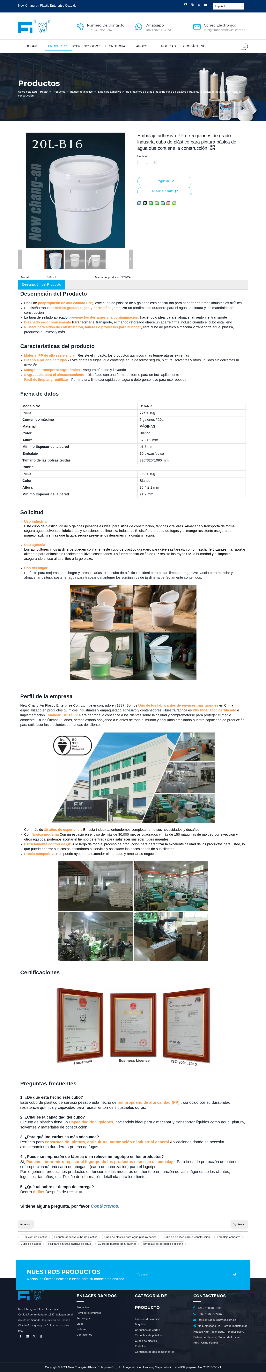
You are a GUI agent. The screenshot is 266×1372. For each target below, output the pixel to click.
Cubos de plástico (146, 1340)
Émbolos (140, 1346)
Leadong (148, 1367)
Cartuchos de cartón (147, 1329)
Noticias (81, 1329)
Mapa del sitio (163, 1367)
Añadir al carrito (163, 191)
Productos (83, 1307)
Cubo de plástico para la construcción (187, 1236)
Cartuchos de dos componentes (154, 1351)
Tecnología (83, 1318)
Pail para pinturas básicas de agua (69, 1243)
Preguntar (162, 181)
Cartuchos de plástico (148, 1335)
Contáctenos (84, 1334)
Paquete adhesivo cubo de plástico (75, 1236)
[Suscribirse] (234, 1274)
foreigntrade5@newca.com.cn (224, 30)
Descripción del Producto (41, 284)
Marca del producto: (107, 277)
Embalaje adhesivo (228, 1236)
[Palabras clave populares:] (244, 46)
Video (80, 1323)
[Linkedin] (192, 5)
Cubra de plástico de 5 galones (117, 1243)
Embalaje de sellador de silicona (163, 1243)
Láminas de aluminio (147, 1319)
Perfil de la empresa (89, 1312)
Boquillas (140, 1324)
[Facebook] (185, 5)
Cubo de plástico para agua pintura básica (130, 1236)
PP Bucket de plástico (34, 1236)
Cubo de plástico (31, 1243)
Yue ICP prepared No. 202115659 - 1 (198, 1367)
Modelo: (26, 277)
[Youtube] (205, 5)
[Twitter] (198, 5)
